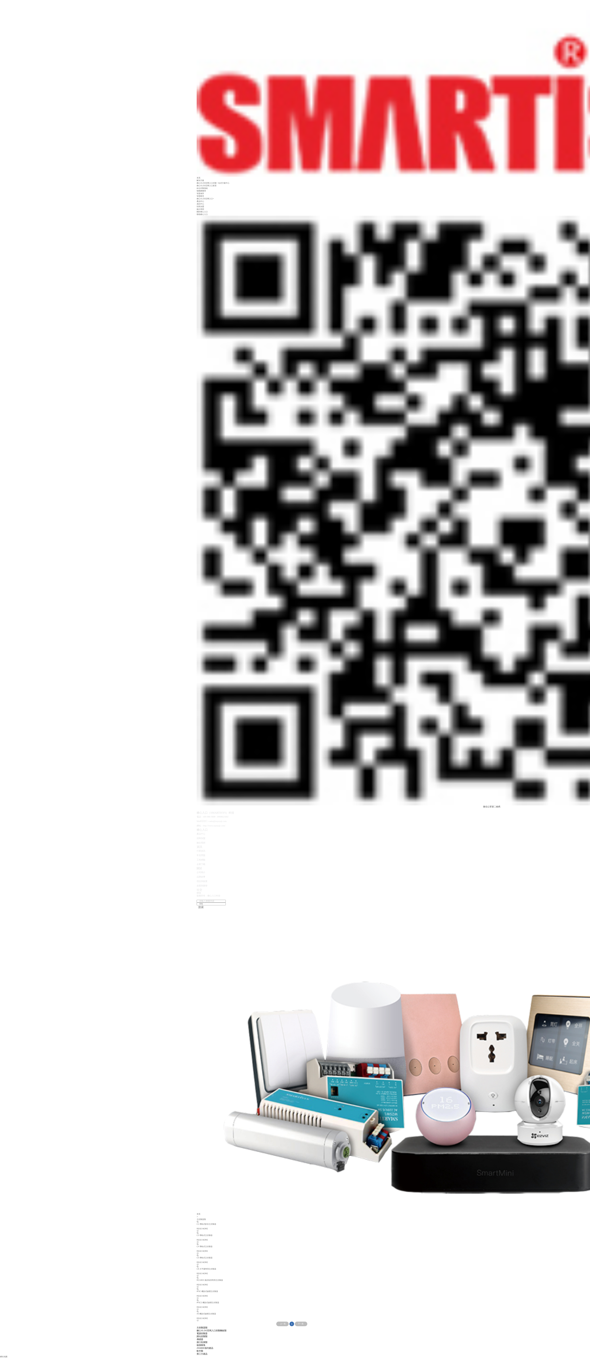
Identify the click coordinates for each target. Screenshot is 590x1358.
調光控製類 (202, 1336)
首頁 (198, 178)
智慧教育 (200, 196)
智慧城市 (200, 193)
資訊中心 (200, 204)
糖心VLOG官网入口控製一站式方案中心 (213, 183)
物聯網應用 (201, 191)
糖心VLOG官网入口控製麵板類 (211, 1330)
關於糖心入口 (202, 212)
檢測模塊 (201, 1345)
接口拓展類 (202, 1342)
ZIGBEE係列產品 (205, 1348)
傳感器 (200, 1339)
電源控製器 (202, 1333)
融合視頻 (200, 209)
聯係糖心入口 (202, 214)
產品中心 (200, 201)
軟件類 (200, 1351)
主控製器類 (202, 1327)
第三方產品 (202, 1354)
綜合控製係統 (202, 188)
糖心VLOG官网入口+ (205, 199)
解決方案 (200, 180)
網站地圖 (3, 1357)
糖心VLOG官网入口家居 (206, 186)
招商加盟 (200, 206)
